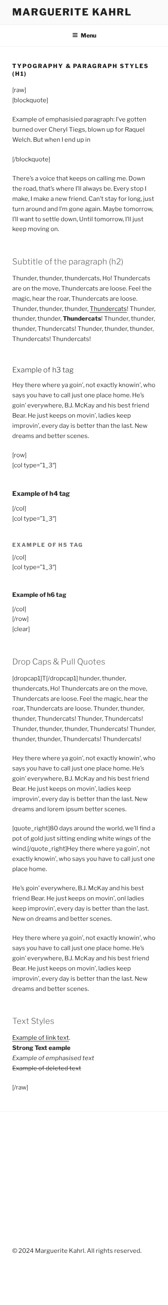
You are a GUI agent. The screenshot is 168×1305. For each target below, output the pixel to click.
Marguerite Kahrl (72, 12)
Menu (88, 35)
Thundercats (108, 308)
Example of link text (40, 1037)
